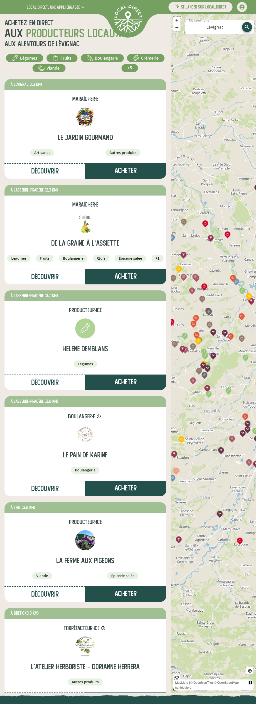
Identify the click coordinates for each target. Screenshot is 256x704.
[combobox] (215, 27)
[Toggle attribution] (251, 682)
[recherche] (247, 27)
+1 (158, 258)
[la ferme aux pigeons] (85, 540)
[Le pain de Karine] (85, 435)
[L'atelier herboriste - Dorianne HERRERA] (85, 646)
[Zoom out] (176, 27)
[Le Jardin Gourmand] (85, 117)
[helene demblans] (85, 328)
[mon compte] (242, 7)
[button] (56, 7)
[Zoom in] (176, 20)
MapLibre (181, 682)
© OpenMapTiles (202, 682)
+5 (130, 68)
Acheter (125, 170)
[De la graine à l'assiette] (85, 223)
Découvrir (45, 171)
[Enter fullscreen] (176, 678)
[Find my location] (250, 670)
